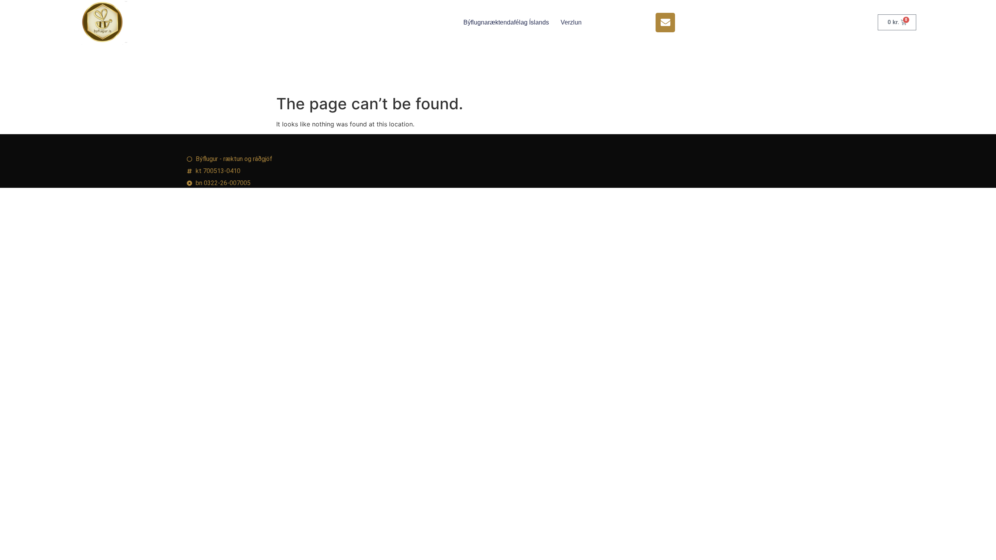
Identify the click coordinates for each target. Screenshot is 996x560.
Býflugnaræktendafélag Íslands (506, 22)
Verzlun (571, 22)
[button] (665, 22)
